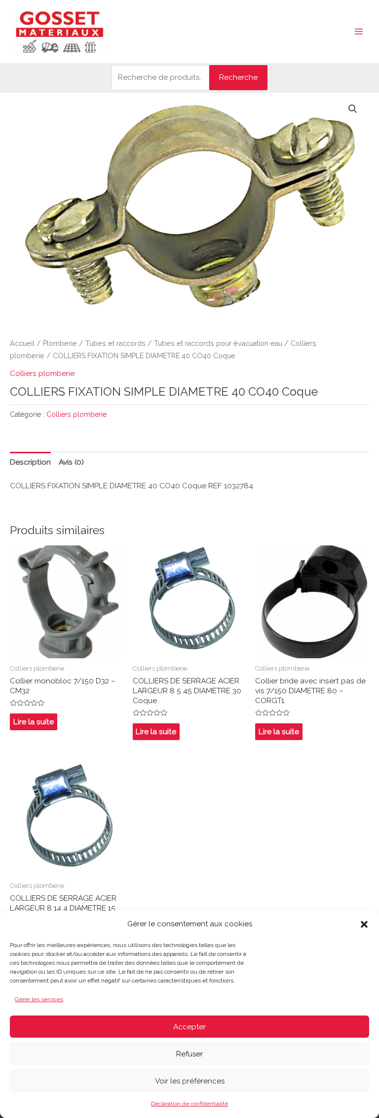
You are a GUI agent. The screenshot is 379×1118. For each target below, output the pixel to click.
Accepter (189, 1026)
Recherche (238, 77)
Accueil (22, 343)
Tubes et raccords (115, 343)
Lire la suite (33, 721)
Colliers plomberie (42, 373)
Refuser (189, 1054)
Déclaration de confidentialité (189, 1103)
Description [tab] (30, 462)
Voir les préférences (190, 1081)
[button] (364, 924)
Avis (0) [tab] (71, 462)
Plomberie (60, 343)
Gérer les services (39, 999)
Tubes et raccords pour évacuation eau (218, 343)
